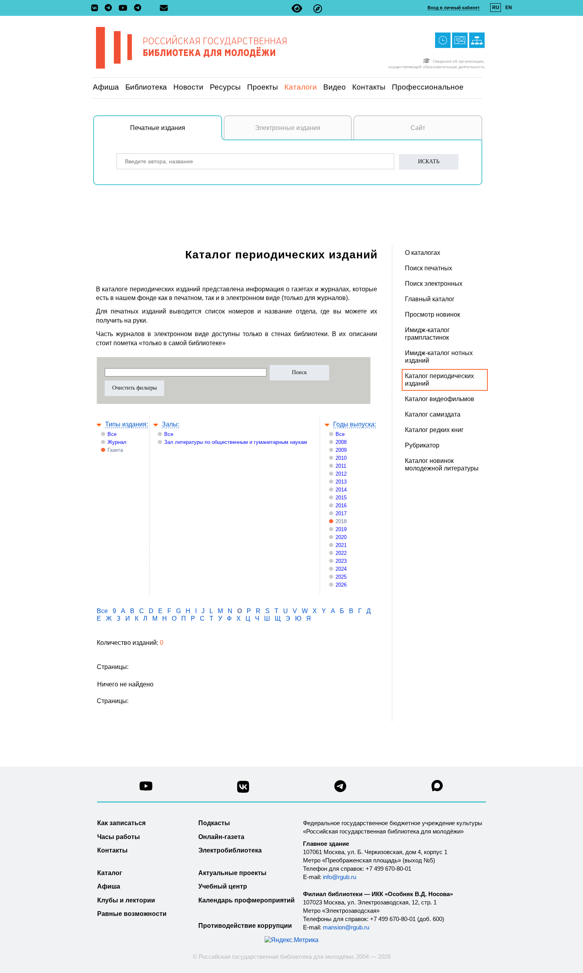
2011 (341, 466)
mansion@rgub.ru (346, 927)
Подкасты (214, 823)
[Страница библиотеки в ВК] (243, 790)
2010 (341, 458)
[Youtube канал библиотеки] (146, 788)
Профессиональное (428, 87)
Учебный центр (222, 886)
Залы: (170, 424)
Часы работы (118, 836)
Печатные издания (157, 127)
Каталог (109, 873)
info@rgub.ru (339, 877)
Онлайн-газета (221, 836)
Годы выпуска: (354, 424)
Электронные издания (287, 127)
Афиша (106, 87)
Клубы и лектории (126, 900)
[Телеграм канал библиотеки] (340, 788)
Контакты (368, 87)
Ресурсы (225, 87)
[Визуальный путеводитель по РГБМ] (317, 8)
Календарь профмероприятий (246, 900)
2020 (341, 537)
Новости (188, 87)
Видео (334, 87)
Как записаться (121, 823)
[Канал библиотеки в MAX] (437, 788)
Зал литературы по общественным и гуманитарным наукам (235, 442)
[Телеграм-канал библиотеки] (110, 8)
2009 (341, 450)
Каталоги (300, 87)
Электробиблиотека (230, 850)
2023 (341, 561)
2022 (341, 553)
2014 (341, 490)
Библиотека (146, 87)
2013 (341, 482)
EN (508, 7)
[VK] (96, 8)
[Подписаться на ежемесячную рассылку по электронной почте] (164, 8)
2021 (341, 545)
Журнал (117, 442)
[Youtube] (125, 8)
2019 (341, 529)
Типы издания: (126, 424)
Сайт (417, 127)
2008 (341, 442)
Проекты (262, 87)
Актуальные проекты (232, 873)
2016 (341, 505)
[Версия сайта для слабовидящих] (297, 8)
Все (112, 434)
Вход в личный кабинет (453, 7)
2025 (341, 577)
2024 (341, 569)
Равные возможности (132, 913)
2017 (341, 513)
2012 (341, 474)
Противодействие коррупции (245, 925)
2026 (341, 585)
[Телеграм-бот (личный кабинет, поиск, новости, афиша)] (137, 8)
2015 (341, 498)
